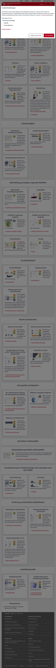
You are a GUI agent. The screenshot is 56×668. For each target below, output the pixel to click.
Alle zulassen (49, 35)
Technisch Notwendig (9, 20)
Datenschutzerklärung (47, 15)
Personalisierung (8, 25)
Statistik (6, 23)
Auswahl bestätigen (35, 35)
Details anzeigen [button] (6, 29)
